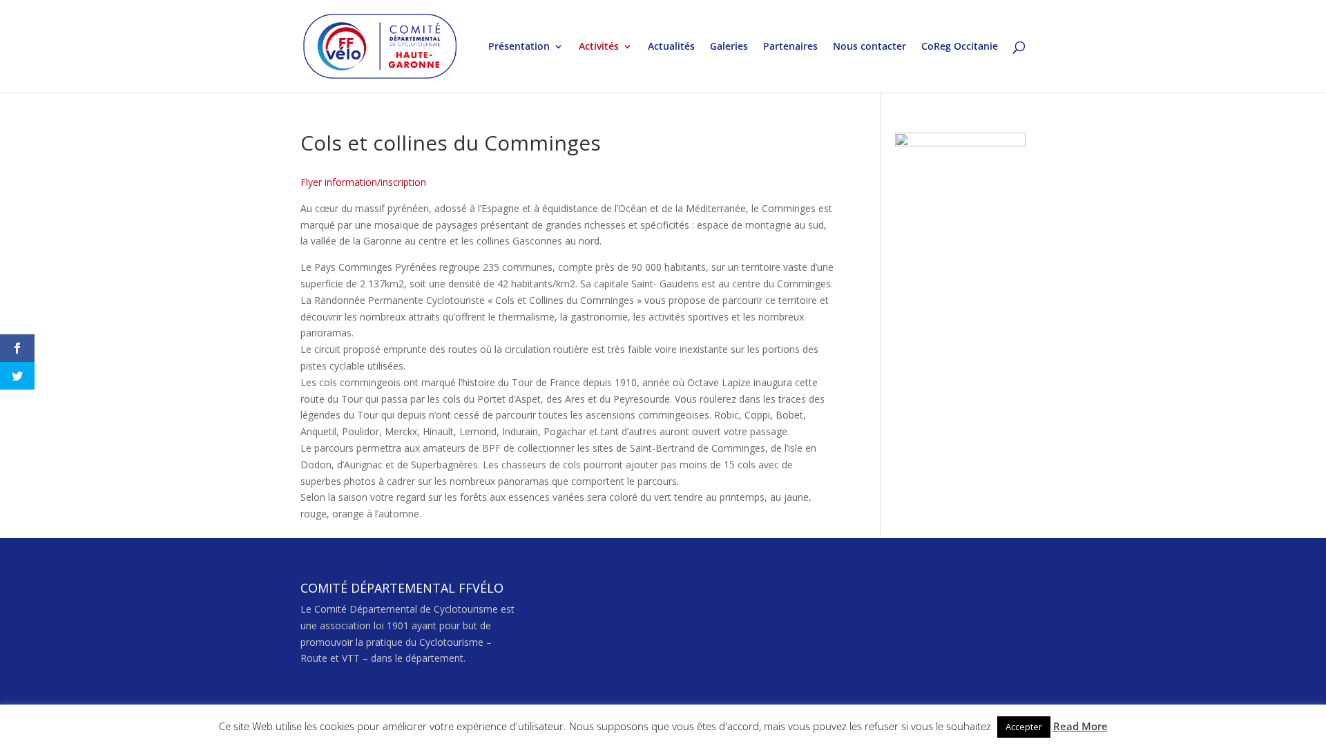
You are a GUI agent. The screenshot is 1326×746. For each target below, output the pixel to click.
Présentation (519, 46)
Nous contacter (869, 46)
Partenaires (790, 46)
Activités (599, 46)
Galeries (729, 46)
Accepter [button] (1024, 726)
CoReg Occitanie (959, 46)
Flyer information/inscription (363, 182)
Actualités (671, 46)
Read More (1080, 726)
